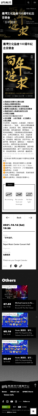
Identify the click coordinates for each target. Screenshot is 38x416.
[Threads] (16, 401)
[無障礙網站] (6, 406)
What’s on (33, 8)
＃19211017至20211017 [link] (13, 116)
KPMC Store (28, 392)
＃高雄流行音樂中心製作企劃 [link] (13, 102)
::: (0, 386)
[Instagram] (7, 401)
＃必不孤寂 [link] (17, 118)
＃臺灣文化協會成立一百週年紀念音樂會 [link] (17, 109)
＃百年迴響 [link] (7, 118)
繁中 (14, 407)
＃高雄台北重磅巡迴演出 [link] (12, 104)
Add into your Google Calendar (16, 260)
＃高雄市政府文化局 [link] (20, 111)
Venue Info (9, 395)
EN (20, 407)
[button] (33, 411)
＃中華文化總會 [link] (8, 113)
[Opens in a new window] (10, 266)
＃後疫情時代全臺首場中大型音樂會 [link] (16, 106)
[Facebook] (3, 401)
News (4, 392)
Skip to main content (19, 8)
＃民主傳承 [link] (7, 121)
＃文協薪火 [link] (27, 118)
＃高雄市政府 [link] (8, 111)
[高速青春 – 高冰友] (30, 217)
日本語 (24, 407)
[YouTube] (12, 401)
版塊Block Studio (11, 412)
